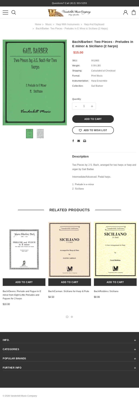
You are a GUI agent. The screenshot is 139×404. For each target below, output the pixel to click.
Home (38, 24)
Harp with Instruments (68, 24)
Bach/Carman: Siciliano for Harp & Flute (68, 291)
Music (48, 24)
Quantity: (76, 99)
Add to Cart (24, 282)
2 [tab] (72, 317)
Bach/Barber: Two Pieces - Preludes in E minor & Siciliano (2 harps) (72, 28)
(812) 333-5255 (78, 3)
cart (133, 12)
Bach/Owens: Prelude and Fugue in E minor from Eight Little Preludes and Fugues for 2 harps (22, 295)
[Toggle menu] (5, 12)
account (125, 12)
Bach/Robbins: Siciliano (106, 291)
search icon (13, 12)
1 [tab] (67, 317)
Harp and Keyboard (94, 24)
